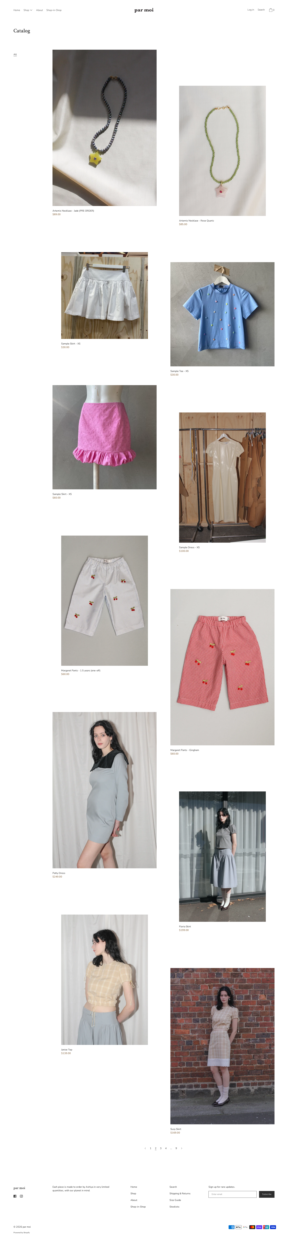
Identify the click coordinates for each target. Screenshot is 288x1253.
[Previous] (145, 1148)
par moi (19, 1188)
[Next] (181, 1148)
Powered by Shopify (22, 1232)
